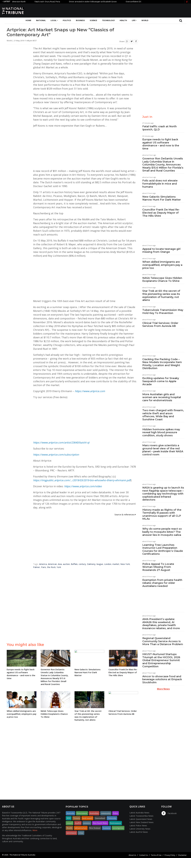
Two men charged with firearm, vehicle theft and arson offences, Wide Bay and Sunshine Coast (163, 415)
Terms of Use (156, 855)
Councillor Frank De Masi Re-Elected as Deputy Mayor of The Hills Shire (161, 212)
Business (80, 20)
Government (82, 813)
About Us (132, 855)
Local (53, 20)
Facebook (172, 813)
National (41, 20)
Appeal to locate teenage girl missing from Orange (161, 250)
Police (115, 813)
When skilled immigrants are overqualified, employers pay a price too (162, 264)
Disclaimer (182, 855)
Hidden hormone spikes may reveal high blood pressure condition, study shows (161, 432)
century (82, 564)
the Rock (51, 567)
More (34, 830)
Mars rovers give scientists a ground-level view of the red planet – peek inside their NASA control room (162, 450)
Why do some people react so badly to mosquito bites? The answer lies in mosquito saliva (162, 531)
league (100, 564)
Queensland (100, 818)
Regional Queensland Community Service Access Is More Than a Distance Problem (162, 641)
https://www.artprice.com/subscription (56, 454)
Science (93, 20)
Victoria (76, 818)
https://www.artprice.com (90, 391)
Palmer (36, 567)
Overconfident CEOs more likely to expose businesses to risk (137, 1)
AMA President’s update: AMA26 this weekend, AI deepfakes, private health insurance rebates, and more (161, 624)
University (111, 818)
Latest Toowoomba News (141, 815)
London (107, 564)
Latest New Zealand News (141, 822)
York (59, 567)
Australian (94, 813)
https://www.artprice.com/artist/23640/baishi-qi (61, 442)
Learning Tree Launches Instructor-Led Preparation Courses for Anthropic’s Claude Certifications (162, 549)
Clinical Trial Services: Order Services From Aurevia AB (160, 325)
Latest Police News (138, 825)
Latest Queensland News (140, 819)
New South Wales (100, 823)
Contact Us (143, 855)
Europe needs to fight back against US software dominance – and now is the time (160, 144)
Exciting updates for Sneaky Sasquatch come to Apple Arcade (160, 381)
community (106, 813)
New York (125, 564)
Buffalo (74, 564)
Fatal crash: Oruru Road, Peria (33, 1)
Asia (60, 564)
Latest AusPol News (138, 832)
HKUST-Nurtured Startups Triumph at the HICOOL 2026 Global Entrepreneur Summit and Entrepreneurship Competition (161, 660)
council (70, 823)
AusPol (78, 823)
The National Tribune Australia (22, 855)
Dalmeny (91, 564)
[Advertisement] (138, 10)
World (145, 20)
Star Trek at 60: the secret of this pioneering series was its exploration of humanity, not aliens (161, 295)
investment (71, 833)
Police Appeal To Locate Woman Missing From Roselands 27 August (158, 567)
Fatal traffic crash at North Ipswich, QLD (159, 128)
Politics (67, 20)
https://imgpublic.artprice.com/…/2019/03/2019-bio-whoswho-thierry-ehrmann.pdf (82, 480)
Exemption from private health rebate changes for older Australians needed (162, 583)
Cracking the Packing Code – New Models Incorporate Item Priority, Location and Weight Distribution (162, 364)
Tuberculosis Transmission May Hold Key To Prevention (162, 311)
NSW (69, 818)
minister (86, 823)
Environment (115, 823)
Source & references (125, 514)
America (43, 564)
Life (133, 20)
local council (87, 818)
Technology (108, 20)
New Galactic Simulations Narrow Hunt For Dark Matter (161, 198)
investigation (118, 828)
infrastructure (81, 828)
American (52, 564)
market (115, 564)
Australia (70, 813)
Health (123, 20)
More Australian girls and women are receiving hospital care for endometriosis (161, 397)
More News (163, 688)
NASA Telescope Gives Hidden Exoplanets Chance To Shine (162, 279)
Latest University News (139, 828)
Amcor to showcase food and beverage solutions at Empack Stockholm (162, 679)
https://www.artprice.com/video (83, 486)
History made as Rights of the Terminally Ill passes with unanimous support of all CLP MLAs (161, 514)
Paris (43, 567)
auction (66, 564)
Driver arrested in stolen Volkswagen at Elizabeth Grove (78, 1)
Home (28, 20)
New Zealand (94, 828)
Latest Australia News (139, 812)
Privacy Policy (170, 855)
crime (81, 833)
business (106, 828)
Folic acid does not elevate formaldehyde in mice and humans (160, 183)
